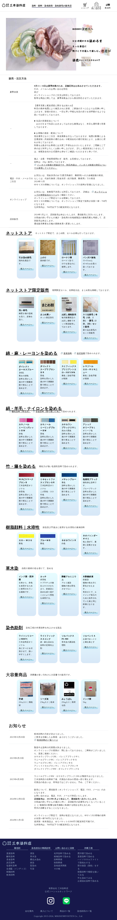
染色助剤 (14, 627)
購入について (46, 911)
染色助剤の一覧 (84, 911)
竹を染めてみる (85, 878)
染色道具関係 (60, 865)
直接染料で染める (86, 856)
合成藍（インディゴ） (16, 869)
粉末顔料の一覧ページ (47, 740)
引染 (32, 869)
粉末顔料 (10, 875)
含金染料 (10, 859)
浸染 (32, 853)
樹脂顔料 (10, 872)
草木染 (33, 856)
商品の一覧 (65, 911)
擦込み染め (35, 859)
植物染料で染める (62, 856)
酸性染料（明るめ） (21, 411)
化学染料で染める (62, 853)
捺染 (32, 862)
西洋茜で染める (85, 853)
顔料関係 (58, 859)
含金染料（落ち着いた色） (48, 411)
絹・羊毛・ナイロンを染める (34, 408)
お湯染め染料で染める (88, 881)
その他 (57, 869)
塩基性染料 (11, 865)
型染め (33, 865)
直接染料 (67, 353)
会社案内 (29, 911)
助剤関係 (58, 862)
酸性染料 (10, 856)
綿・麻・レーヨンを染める (32, 353)
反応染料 (81, 353)
